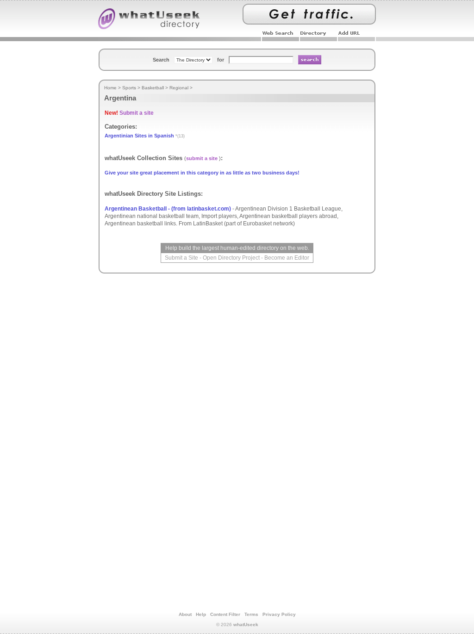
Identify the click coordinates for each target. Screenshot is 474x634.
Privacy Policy (279, 614)
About (185, 614)
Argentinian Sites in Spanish (139, 135)
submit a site (202, 158)
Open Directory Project (231, 258)
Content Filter (225, 614)
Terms (251, 614)
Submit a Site (181, 258)
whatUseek (245, 624)
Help (201, 614)
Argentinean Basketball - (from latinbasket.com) (168, 208)
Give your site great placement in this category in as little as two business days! (202, 172)
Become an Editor (286, 258)
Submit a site (136, 113)
